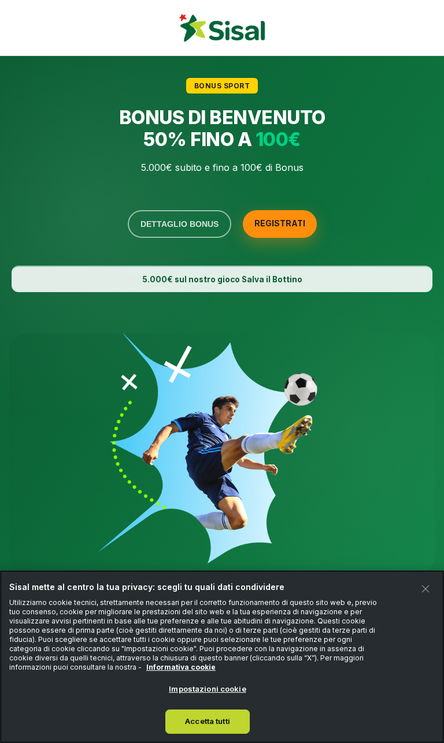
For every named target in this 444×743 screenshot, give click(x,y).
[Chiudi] (425, 589)
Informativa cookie (181, 667)
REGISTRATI (279, 223)
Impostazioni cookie (207, 688)
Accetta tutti (207, 721)
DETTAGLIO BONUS (179, 224)
